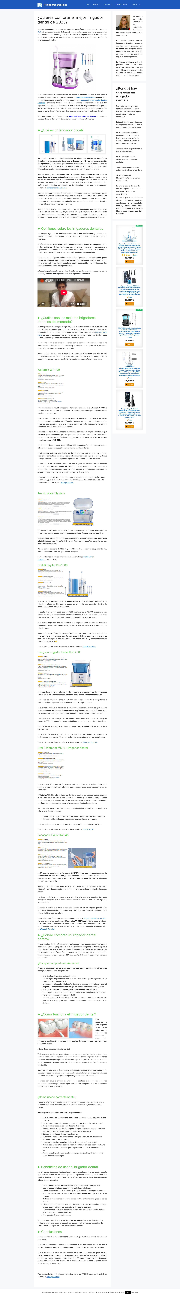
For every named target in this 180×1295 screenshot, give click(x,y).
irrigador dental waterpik (56, 188)
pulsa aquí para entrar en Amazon (82, 116)
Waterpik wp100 (67, 483)
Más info (130, 262)
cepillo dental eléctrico (85, 97)
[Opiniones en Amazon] (126, 255)
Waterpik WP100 (52, 1277)
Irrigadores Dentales (55, 4)
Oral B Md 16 (88, 829)
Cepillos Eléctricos (122, 5)
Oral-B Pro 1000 (89, 647)
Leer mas (134, 1292)
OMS (39, 32)
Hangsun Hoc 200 (90, 742)
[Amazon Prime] (134, 255)
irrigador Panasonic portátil (94, 918)
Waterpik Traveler (47, 929)
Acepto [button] (128, 1292)
